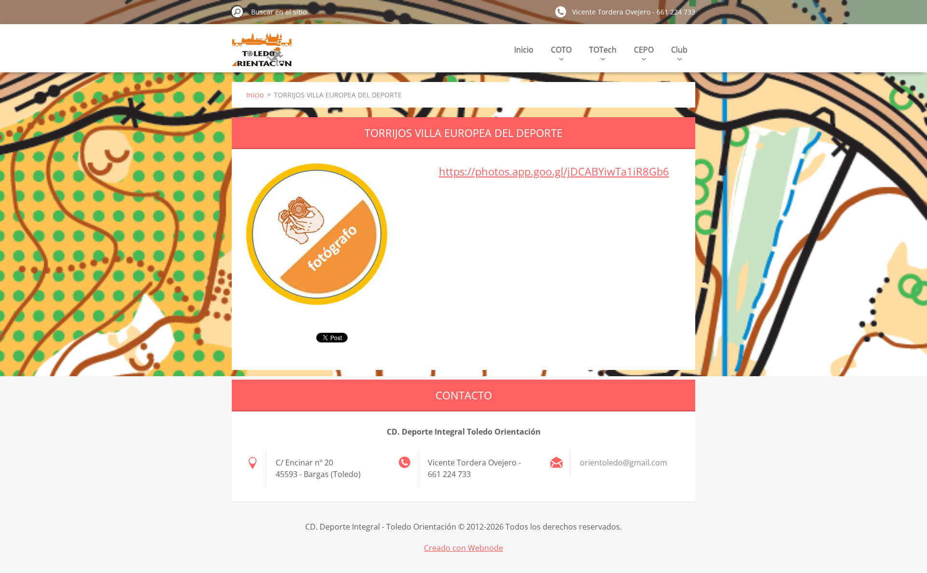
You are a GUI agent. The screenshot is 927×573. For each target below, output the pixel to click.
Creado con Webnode (463, 548)
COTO (561, 49)
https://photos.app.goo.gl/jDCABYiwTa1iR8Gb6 (554, 171)
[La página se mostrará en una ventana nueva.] (325, 242)
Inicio (524, 49)
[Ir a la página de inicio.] (262, 54)
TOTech (603, 49)
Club (679, 49)
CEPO (644, 49)
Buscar (237, 11)
